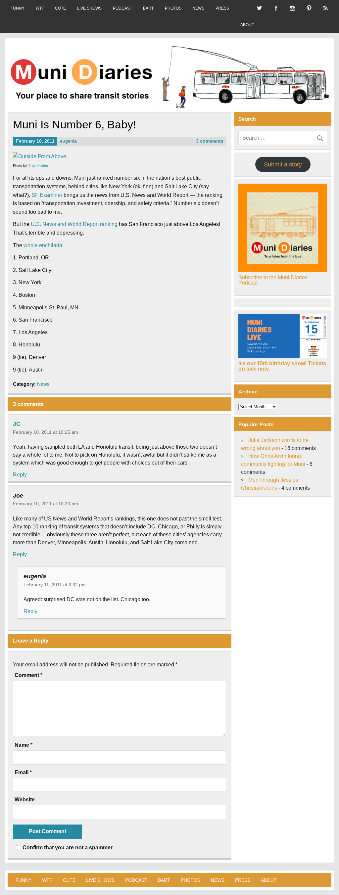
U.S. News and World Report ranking (74, 224)
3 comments (209, 141)
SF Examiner (46, 195)
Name (23, 745)
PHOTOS (173, 8)
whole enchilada (43, 245)
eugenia (68, 141)
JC (17, 424)
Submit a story (283, 164)
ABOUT (247, 24)
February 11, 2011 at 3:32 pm (55, 584)
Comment (28, 675)
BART (148, 8)
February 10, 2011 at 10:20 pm (45, 503)
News (43, 384)
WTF (40, 8)
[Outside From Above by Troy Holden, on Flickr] (39, 156)
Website (25, 799)
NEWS (198, 8)
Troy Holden (38, 165)
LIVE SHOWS (89, 8)
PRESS (222, 8)
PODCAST (122, 8)
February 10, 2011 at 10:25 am (45, 432)
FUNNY (17, 8)
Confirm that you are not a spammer (67, 847)
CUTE (60, 8)
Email (23, 772)
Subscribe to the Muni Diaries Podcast (273, 280)
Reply (20, 474)
